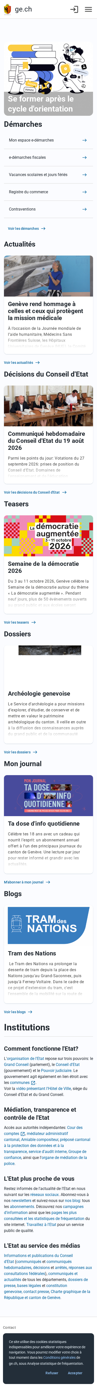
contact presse (36, 1291)
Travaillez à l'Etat (41, 1224)
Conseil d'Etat (68, 1064)
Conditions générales (59, 1357)
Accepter (75, 1373)
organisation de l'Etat (25, 1058)
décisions (41, 1267)
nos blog (72, 1200)
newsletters (21, 1200)
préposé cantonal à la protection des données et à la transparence (47, 1145)
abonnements (22, 1206)
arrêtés (61, 1267)
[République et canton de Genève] (7, 9)
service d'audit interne (48, 1151)
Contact (9, 1327)
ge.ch (23, 9)
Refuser (52, 1373)
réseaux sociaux (44, 1194)
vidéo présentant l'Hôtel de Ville (43, 1088)
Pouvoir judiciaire (56, 1070)
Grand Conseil (16, 1064)
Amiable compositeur (39, 1139)
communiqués (28, 1261)
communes (20, 1082)
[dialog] (48, 1358)
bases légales (29, 1285)
